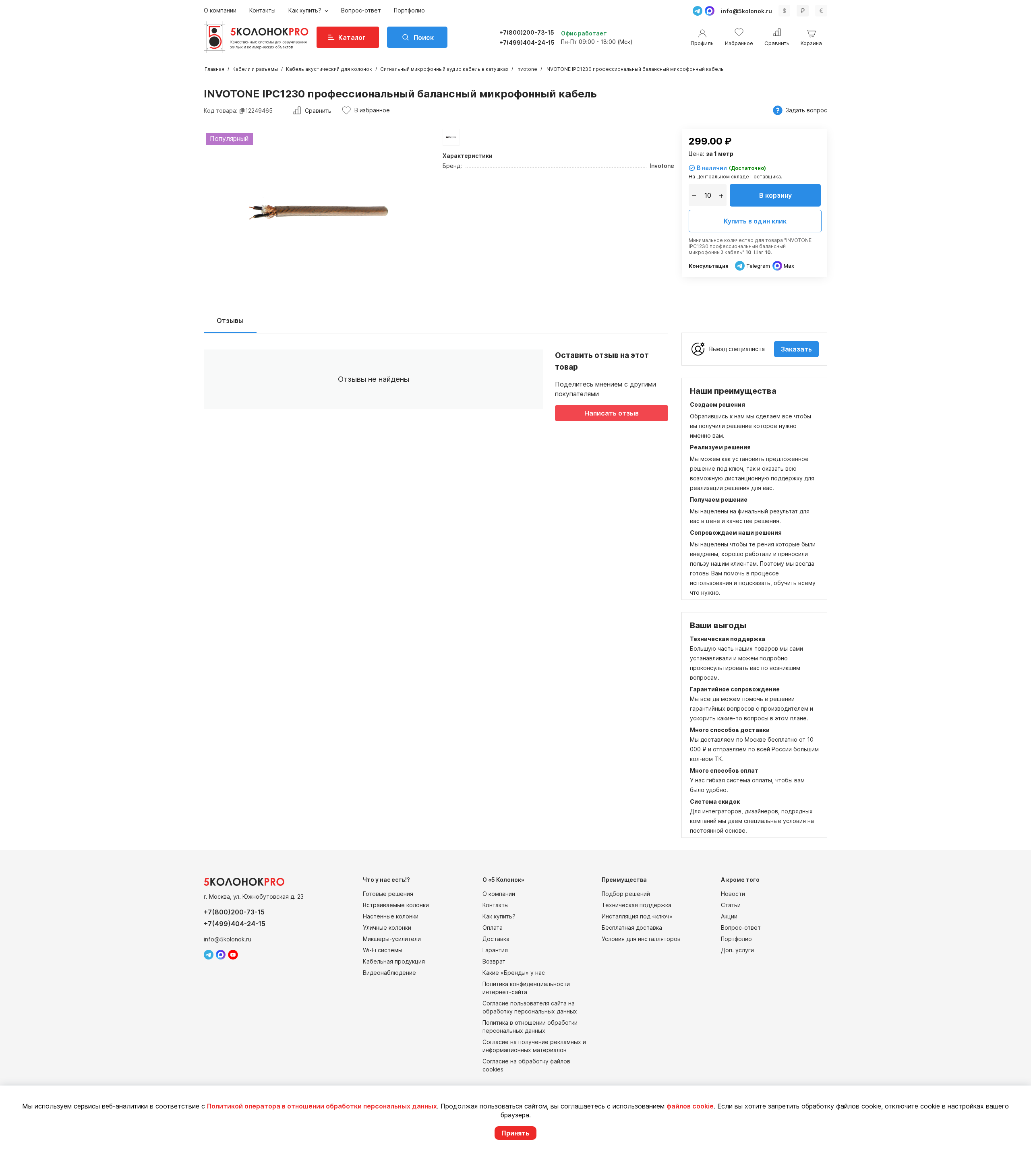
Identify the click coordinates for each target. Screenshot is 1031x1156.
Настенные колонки (390, 916)
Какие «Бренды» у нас (513, 972)
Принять (515, 1133)
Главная (214, 69)
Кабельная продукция (394, 961)
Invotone (526, 69)
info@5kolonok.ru (746, 11)
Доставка (495, 938)
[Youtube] (233, 955)
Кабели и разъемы (255, 69)
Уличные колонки (387, 927)
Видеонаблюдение (389, 972)
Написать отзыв (611, 413)
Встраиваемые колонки (396, 905)
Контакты (262, 10)
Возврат (493, 961)
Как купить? (305, 10)
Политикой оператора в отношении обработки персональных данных (322, 1106)
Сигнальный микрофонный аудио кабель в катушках (444, 69)
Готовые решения (388, 893)
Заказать (796, 349)
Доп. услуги (737, 950)
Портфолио (409, 10)
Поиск (424, 37)
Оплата (492, 927)
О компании (220, 10)
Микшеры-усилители (392, 938)
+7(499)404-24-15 (527, 42)
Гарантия (495, 950)
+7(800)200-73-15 (526, 32)
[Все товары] (451, 137)
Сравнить (318, 110)
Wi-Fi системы (382, 950)
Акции (729, 916)
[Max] (709, 11)
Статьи (731, 905)
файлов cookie (690, 1106)
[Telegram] (697, 11)
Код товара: (221, 110)
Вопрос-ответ (361, 10)
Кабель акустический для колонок (329, 69)
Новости (733, 893)
